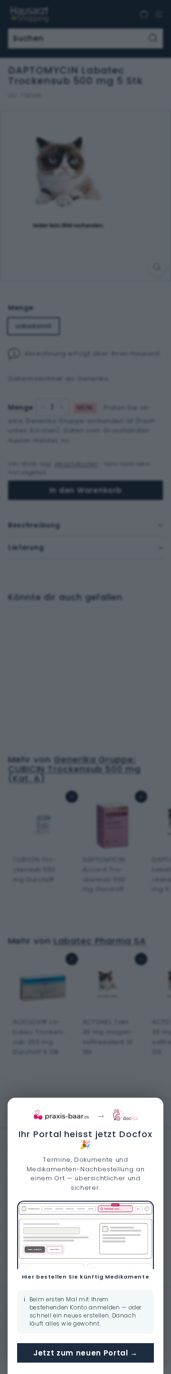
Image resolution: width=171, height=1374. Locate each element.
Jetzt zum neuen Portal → (85, 1353)
